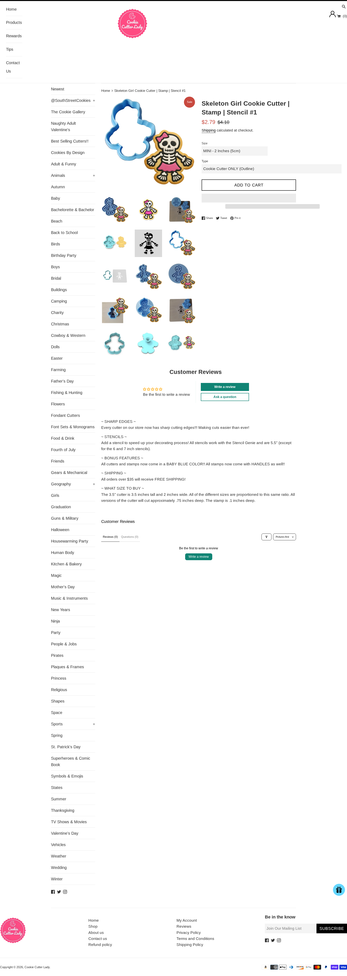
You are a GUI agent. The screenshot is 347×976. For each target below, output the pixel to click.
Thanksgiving (62, 810)
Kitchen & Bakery (66, 564)
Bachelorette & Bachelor (72, 210)
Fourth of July (63, 450)
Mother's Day (63, 587)
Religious (59, 689)
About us (96, 932)
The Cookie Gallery (68, 112)
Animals (73, 175)
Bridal (56, 278)
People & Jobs (64, 644)
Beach (56, 221)
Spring (56, 735)
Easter (57, 358)
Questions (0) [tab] (129, 536)
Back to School (64, 232)
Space (56, 712)
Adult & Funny (63, 164)
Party (55, 632)
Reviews (184, 926)
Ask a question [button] (224, 397)
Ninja (55, 621)
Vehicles (58, 844)
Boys (55, 267)
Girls (55, 495)
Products (14, 22)
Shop (93, 926)
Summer (58, 799)
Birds (55, 244)
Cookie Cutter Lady (37, 967)
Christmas (60, 324)
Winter (57, 879)
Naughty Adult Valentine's (63, 126)
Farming (58, 370)
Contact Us (13, 67)
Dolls (55, 347)
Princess (58, 678)
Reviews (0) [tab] (110, 536)
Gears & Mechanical (69, 472)
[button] (249, 198)
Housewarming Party (69, 541)
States (56, 787)
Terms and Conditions (195, 939)
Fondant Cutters (65, 415)
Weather (58, 856)
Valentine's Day (64, 833)
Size (204, 143)
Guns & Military (64, 518)
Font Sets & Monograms (73, 427)
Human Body (62, 552)
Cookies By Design (68, 152)
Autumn (58, 187)
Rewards (14, 36)
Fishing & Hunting (66, 392)
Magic (56, 575)
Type (205, 161)
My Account (187, 920)
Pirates (57, 655)
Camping (59, 301)
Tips (9, 49)
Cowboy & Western (68, 335)
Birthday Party (63, 255)
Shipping (209, 130)
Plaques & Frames (67, 667)
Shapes (57, 701)
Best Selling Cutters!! (70, 141)
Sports (73, 724)
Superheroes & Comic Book (70, 761)
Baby (55, 198)
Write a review (199, 556)
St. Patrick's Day (66, 747)
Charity (57, 312)
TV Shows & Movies (69, 822)
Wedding (59, 867)
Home (11, 9)
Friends (57, 461)
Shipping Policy (190, 945)
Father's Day (62, 381)
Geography (73, 484)
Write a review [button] (224, 387)
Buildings (59, 290)
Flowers (58, 404)
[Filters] (266, 537)
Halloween (60, 529)
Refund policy (100, 945)
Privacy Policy (189, 932)
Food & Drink (62, 438)
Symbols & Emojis (67, 776)
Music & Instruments (69, 598)
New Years (60, 609)
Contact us (97, 939)
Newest (57, 89)
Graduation (61, 507)
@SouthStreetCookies (73, 100)
